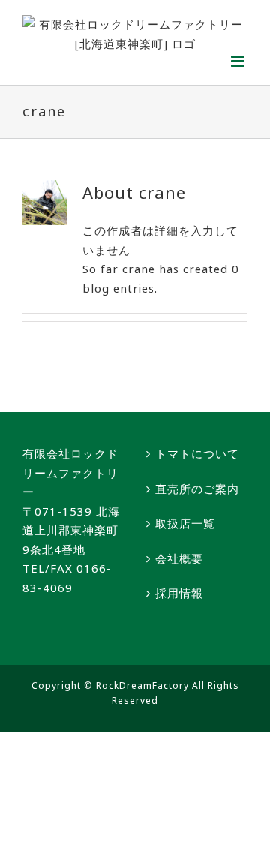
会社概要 (179, 558)
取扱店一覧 (185, 523)
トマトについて (197, 453)
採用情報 (179, 592)
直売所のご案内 (197, 488)
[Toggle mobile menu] (239, 61)
